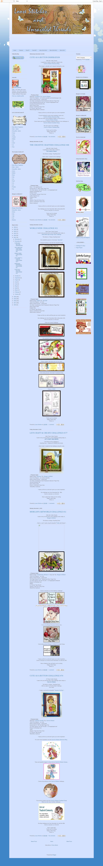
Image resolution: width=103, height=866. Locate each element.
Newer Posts (34, 841)
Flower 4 (47, 574)
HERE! (53, 389)
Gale (13, 177)
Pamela (14, 187)
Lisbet (13, 142)
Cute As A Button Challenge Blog (51, 127)
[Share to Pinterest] (65, 136)
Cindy (13, 135)
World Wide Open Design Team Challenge (51, 234)
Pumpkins (37, 96)
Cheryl (13, 133)
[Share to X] (61, 136)
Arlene (13, 171)
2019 (15, 298)
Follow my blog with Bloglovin (83, 237)
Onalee (38, 300)
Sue (13, 189)
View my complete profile (18, 96)
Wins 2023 (62, 50)
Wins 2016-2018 (43, 50)
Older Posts (69, 841)
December (17, 239)
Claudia (14, 137)
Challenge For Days (80, 245)
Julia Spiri (45, 300)
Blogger (54, 854)
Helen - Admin (15, 129)
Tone (13, 147)
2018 (15, 300)
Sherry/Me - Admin (16, 131)
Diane (13, 175)
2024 (15, 231)
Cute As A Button (46, 96)
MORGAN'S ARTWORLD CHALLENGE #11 (48, 512)
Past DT (27, 50)
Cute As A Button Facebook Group (52, 122)
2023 (15, 233)
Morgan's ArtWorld (48, 476)
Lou (13, 144)
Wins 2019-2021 (53, 50)
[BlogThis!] (60, 136)
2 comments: (52, 503)
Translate (87, 59)
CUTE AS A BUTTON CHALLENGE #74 (46, 676)
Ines (13, 141)
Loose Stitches (17, 87)
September (17, 277)
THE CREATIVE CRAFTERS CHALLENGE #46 (49, 145)
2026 (15, 227)
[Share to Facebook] (63, 136)
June (16, 284)
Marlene (14, 220)
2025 (15, 229)
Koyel (13, 181)
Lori (13, 185)
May (16, 286)
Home (15, 50)
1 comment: (51, 424)
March (16, 290)
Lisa (13, 183)
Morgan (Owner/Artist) (17, 208)
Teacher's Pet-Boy (59, 690)
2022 (15, 235)
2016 (15, 304)
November (17, 241)
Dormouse (39, 476)
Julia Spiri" (60, 240)
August (17, 279)
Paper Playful (79, 247)
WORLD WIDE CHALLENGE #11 (44, 228)
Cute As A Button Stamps (52, 120)
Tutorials (21, 50)
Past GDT (34, 50)
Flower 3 (42, 574)
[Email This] (58, 136)
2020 (15, 296)
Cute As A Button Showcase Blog (51, 63)
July (16, 282)
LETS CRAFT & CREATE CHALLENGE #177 (48, 433)
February (17, 292)
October (17, 275)
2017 (15, 302)
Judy (13, 216)
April (16, 288)
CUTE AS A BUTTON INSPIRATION (45, 57)
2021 (15, 237)
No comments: (52, 136)
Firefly (58, 523)
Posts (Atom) (55, 845)
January (17, 294)
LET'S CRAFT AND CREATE (51, 439)
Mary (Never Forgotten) (17, 127)
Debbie (13, 139)
